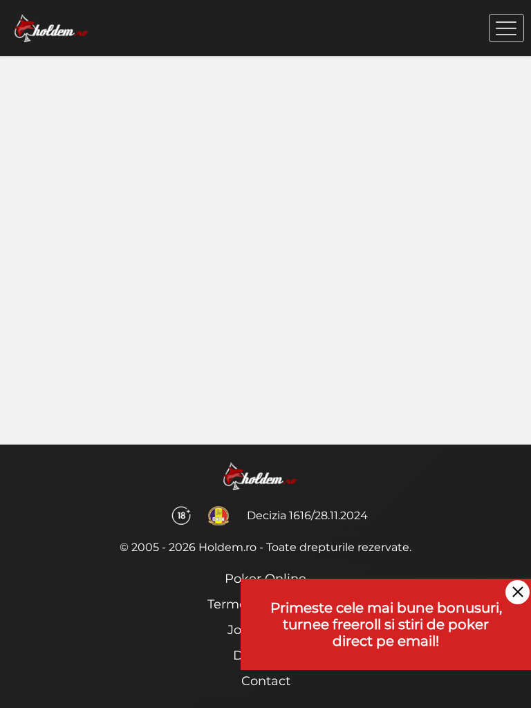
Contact (265, 681)
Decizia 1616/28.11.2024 (307, 515)
